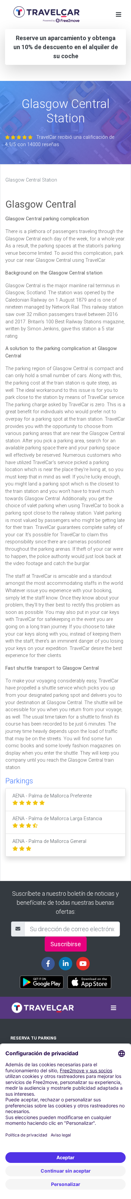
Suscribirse (65, 944)
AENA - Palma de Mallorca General (49, 841)
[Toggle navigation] (119, 14)
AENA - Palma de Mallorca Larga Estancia (57, 819)
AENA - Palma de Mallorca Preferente (52, 796)
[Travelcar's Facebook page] (48, 963)
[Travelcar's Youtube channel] (83, 963)
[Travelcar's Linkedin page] (65, 963)
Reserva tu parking (33, 1038)
